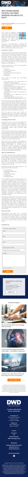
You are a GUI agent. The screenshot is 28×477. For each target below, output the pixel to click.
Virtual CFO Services (14, 449)
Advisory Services (14, 436)
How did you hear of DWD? (8, 247)
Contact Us (10, 292)
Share (6, 28)
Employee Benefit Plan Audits (14, 445)
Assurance (14, 433)
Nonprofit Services (14, 447)
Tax (14, 434)
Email (4, 236)
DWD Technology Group (14, 438)
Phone (4, 242)
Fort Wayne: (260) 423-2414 (14, 409)
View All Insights (14, 380)
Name (4, 230)
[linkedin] (14, 456)
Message (5, 253)
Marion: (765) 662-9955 (14, 411)
